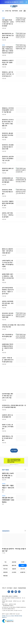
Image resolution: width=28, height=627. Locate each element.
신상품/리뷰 (22, 572)
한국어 (3, 614)
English (7, 614)
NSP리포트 (15, 11)
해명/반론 (5, 575)
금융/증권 (14, 562)
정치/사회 (23, 569)
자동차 (22, 565)
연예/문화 (5, 572)
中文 (14, 614)
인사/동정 (14, 572)
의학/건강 (5, 569)
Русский (17, 614)
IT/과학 (22, 562)
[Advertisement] (14, 94)
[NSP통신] (14, 6)
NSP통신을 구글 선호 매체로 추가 (11, 2)
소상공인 (21, 11)
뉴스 (3, 11)
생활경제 (14, 569)
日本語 (11, 614)
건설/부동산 (5, 565)
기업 (5, 562)
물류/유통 (14, 565)
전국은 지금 (8, 11)
